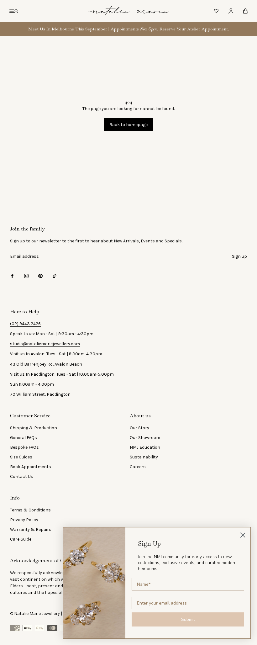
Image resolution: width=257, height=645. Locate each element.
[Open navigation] (13, 11)
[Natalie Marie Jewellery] (128, 11)
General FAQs (23, 437)
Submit (188, 619)
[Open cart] (245, 10)
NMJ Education (145, 447)
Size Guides (21, 457)
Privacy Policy (24, 519)
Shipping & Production (33, 428)
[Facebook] (12, 275)
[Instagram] (26, 275)
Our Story (139, 428)
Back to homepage (128, 124)
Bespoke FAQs (24, 447)
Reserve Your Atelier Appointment (194, 29)
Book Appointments (30, 466)
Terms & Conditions (30, 510)
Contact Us (21, 476)
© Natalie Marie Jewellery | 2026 (41, 613)
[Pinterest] (40, 275)
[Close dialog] (242, 535)
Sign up (239, 256)
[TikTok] (54, 275)
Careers (138, 466)
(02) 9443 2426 (25, 323)
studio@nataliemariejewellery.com (45, 343)
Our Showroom (145, 437)
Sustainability (144, 457)
